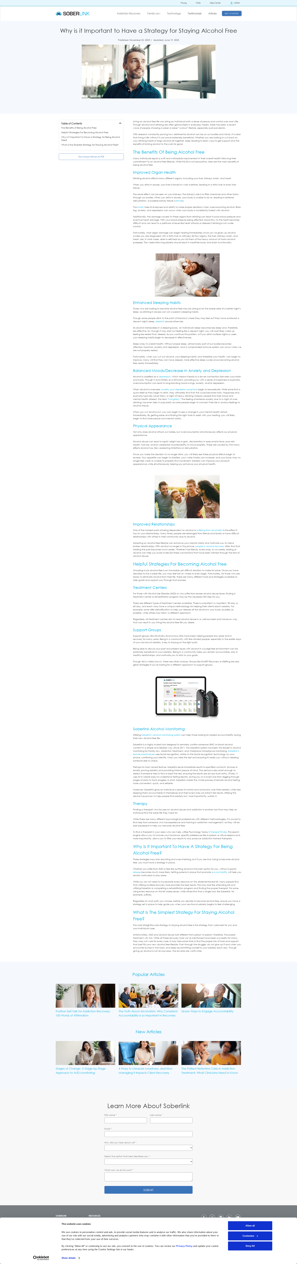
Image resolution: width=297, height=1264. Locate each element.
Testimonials (195, 13)
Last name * (156, 1115)
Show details (69, 1258)
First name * (110, 1115)
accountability (219, 872)
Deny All (250, 1246)
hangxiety (174, 399)
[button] (129, 13)
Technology (174, 13)
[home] (73, 13)
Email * (108, 1128)
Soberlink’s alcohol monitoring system (161, 735)
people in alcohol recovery (209, 546)
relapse (137, 872)
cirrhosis (179, 200)
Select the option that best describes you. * (127, 1156)
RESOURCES (94, 1215)
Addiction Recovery (128, 13)
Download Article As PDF (91, 156)
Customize (248, 1235)
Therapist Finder (218, 832)
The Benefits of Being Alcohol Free (79, 127)
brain (141, 207)
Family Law (153, 13)
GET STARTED (232, 13)
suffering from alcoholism (210, 530)
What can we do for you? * (118, 1170)
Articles (212, 13)
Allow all (250, 1225)
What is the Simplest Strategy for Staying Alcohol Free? (89, 144)
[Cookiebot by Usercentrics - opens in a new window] (41, 1258)
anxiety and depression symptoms (179, 389)
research (160, 321)
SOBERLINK (61, 1215)
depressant (164, 376)
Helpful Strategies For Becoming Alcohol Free (84, 132)
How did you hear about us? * (120, 1142)
